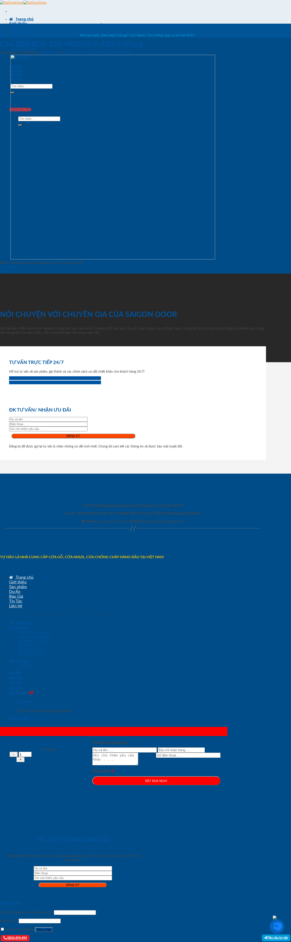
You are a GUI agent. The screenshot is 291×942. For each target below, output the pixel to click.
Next (6, 271)
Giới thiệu (18, 23)
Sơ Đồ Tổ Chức (30, 645)
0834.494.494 (17, 938)
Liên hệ (15, 606)
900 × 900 (49, 52)
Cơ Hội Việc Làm (22, 49)
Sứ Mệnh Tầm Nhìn (24, 37)
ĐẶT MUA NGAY (156, 781)
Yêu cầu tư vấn (277, 937)
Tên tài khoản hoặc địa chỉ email (26, 912)
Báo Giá (16, 596)
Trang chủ (24, 19)
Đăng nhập (44, 929)
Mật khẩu (9, 921)
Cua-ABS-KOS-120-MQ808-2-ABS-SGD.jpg (97, 52)
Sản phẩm (18, 587)
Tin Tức (15, 601)
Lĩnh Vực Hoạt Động (25, 33)
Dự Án (14, 592)
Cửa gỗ (24, 665)
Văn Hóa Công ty (31, 649)
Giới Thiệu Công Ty (25, 29)
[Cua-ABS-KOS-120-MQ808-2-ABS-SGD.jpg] (112, 258)
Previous (9, 267)
